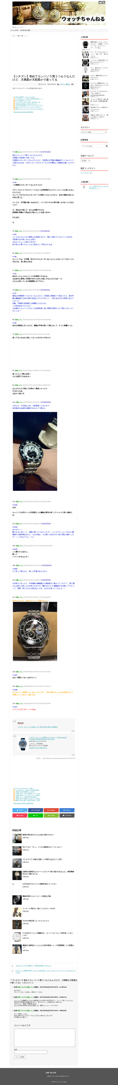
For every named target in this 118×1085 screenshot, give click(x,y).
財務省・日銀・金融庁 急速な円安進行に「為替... (27, 800)
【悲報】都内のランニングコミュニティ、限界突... (27, 795)
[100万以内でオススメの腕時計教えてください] (17, 887)
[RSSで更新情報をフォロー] (103, 2)
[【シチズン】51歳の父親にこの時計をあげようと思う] (17, 863)
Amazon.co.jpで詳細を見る (38, 748)
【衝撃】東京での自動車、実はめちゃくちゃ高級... (27, 798)
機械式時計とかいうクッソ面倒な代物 (37, 896)
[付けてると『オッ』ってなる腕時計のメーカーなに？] (17, 850)
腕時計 (68, 84)
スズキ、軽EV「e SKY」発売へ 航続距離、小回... (28, 102)
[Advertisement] (43, 56)
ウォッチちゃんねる (61, 1082)
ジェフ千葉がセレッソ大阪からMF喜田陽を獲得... (27, 790)
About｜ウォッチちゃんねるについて (58, 1076)
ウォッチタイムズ (86, 172)
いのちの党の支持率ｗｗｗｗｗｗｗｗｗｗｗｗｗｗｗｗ (29, 105)
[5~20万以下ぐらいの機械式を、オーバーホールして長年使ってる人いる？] (17, 936)
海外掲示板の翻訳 (25, 30)
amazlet (38, 741)
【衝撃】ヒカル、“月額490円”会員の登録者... (26, 797)
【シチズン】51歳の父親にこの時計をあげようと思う (43, 859)
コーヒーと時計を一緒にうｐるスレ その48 (39, 908)
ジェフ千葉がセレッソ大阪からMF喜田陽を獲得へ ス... (29, 98)
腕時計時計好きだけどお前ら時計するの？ (38, 835)
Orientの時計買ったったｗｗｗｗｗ (36, 921)
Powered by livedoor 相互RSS (23, 112)
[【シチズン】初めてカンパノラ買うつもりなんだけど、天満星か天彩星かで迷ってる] (66, 810)
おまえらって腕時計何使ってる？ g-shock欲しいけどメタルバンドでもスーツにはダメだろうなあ (45, 971)
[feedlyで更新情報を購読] (100, 2)
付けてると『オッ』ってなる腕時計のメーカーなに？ (42, 847)
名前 (15, 1049)
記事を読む (26, 837)
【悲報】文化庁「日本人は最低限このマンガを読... (27, 793)
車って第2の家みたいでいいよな (23, 100)
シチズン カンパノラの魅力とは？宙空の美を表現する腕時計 (38, 727)
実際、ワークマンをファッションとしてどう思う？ (28, 107)
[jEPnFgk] (35, 660)
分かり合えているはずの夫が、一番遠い (23, 788)
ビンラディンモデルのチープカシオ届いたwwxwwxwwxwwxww (99, 93)
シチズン (62, 84)
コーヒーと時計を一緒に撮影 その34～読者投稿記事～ (99, 101)
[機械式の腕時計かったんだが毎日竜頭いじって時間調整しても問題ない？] (17, 949)
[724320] (35, 490)
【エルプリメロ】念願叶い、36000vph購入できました (33, 965)
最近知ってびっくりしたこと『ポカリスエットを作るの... (29, 109)
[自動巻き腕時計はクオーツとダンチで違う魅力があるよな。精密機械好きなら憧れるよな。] (17, 875)
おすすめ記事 (14, 30)
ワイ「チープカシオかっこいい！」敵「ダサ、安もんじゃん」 (99, 54)
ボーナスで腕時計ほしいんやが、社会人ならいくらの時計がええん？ (99, 85)
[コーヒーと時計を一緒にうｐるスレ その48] (17, 912)
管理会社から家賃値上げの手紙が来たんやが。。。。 (28, 104)
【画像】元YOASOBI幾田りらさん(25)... (25, 791)
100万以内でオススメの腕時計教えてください (40, 884)
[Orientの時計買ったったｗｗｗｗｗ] (17, 924)
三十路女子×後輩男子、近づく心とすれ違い (24, 97)
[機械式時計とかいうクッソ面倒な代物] (17, 900)
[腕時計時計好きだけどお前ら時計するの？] (17, 838)
